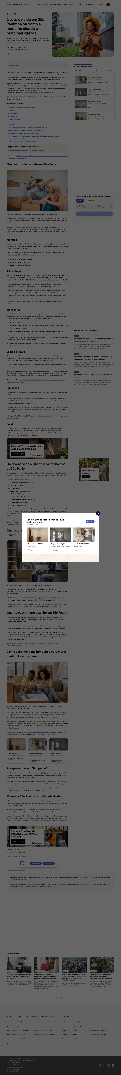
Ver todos (90, 521)
